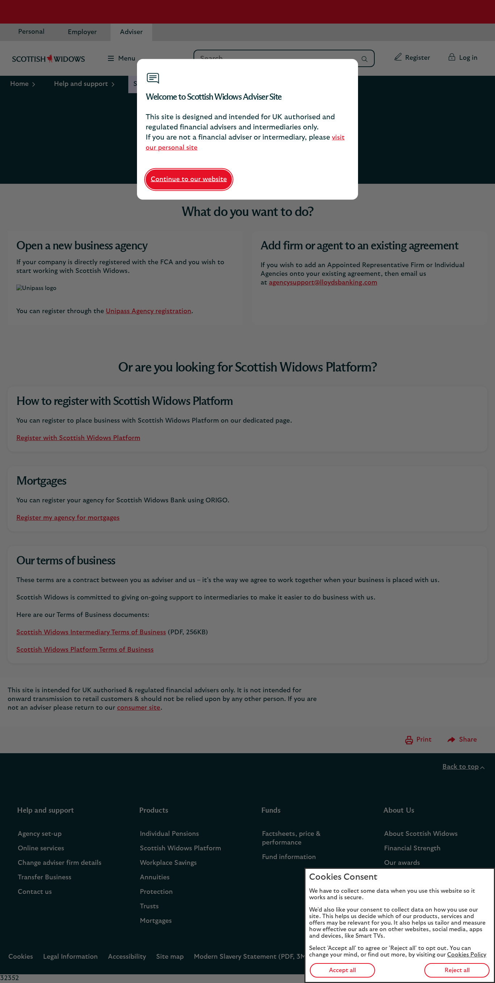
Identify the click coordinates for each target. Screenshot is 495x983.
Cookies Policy (466, 955)
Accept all (342, 970)
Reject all (457, 970)
